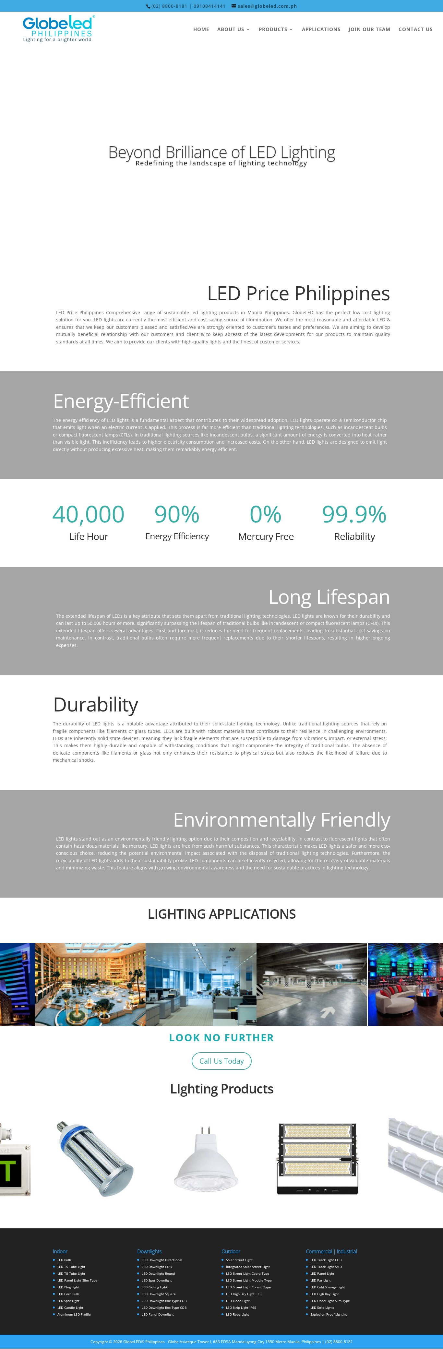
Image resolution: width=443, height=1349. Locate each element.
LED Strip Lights (322, 1307)
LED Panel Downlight (158, 1314)
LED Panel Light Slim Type (77, 1280)
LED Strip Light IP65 (241, 1307)
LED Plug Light (68, 1287)
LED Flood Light (238, 1300)
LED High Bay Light (324, 1294)
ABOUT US (230, 29)
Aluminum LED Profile (74, 1314)
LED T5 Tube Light (71, 1266)
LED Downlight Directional (162, 1260)
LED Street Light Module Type (249, 1280)
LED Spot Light (68, 1300)
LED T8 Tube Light (71, 1273)
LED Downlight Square (159, 1294)
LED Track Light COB (325, 1260)
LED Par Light (320, 1280)
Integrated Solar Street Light (248, 1266)
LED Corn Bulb (68, 1294)
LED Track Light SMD (326, 1266)
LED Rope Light (237, 1314)
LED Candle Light (70, 1307)
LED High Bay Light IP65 (244, 1294)
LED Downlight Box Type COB (164, 1300)
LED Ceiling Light (154, 1287)
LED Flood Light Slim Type (330, 1300)
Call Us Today (221, 1061)
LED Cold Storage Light (327, 1287)
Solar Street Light (239, 1260)
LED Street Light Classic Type (248, 1287)
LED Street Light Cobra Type (247, 1273)
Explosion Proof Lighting (328, 1314)
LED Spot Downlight (157, 1280)
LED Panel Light (322, 1273)
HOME (201, 29)
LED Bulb (64, 1260)
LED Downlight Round (158, 1273)
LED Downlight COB (157, 1266)
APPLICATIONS (321, 29)
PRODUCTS (273, 29)
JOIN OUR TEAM (369, 29)
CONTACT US (416, 29)
